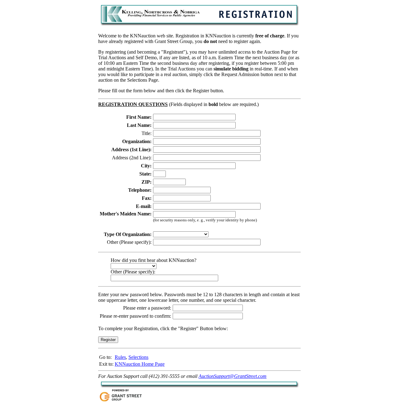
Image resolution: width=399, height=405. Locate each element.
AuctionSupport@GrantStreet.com (233, 376)
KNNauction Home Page (140, 364)
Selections (138, 357)
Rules (120, 357)
